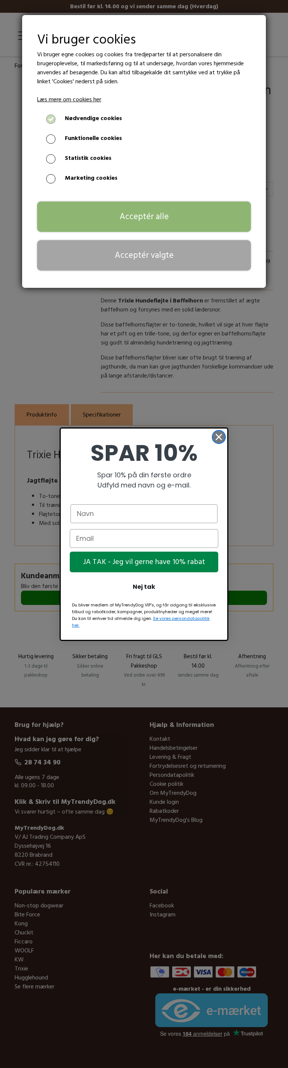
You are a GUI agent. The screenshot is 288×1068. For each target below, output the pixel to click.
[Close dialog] (218, 437)
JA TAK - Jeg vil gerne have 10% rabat (144, 562)
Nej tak (144, 586)
